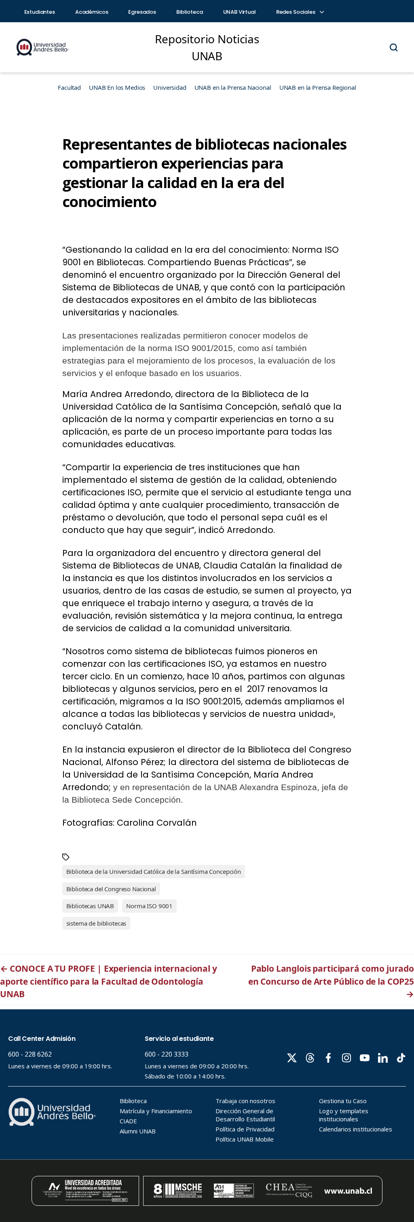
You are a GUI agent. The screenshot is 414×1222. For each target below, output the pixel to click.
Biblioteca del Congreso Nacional (111, 889)
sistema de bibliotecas (96, 923)
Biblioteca (189, 12)
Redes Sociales (296, 12)
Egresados (142, 12)
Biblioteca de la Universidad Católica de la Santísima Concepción (153, 871)
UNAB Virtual (239, 12)
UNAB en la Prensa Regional (317, 87)
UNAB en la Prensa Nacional (232, 87)
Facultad (69, 87)
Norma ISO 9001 (149, 906)
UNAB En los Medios (117, 87)
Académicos (91, 12)
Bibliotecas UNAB (90, 906)
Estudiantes (39, 12)
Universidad (169, 87)
